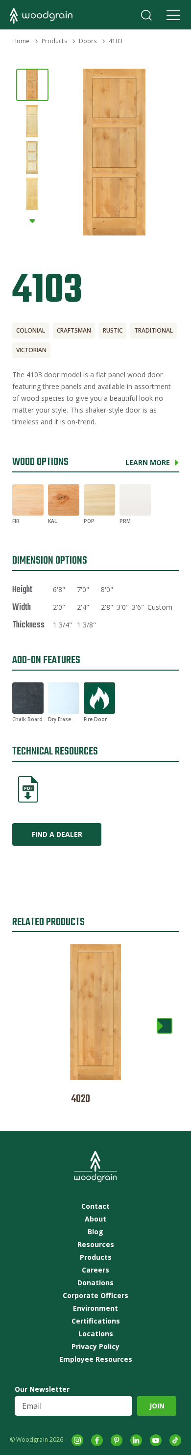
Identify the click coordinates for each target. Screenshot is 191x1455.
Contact (95, 1206)
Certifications (96, 1321)
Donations (95, 1282)
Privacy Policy (95, 1346)
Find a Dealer (57, 834)
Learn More (147, 462)
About (95, 1219)
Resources (95, 1244)
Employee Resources (95, 1359)
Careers (95, 1270)
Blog (95, 1231)
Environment (95, 1308)
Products (54, 41)
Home (20, 41)
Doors (88, 41)
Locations (95, 1333)
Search (146, 15)
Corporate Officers (95, 1295)
